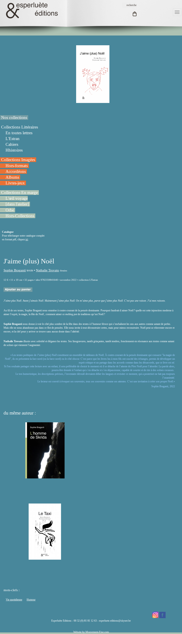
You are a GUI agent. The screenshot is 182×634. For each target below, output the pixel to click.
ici (27, 239)
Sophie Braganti (15, 270)
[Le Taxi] (45, 557)
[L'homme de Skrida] (45, 476)
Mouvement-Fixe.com (97, 632)
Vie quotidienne (14, 599)
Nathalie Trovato (47, 270)
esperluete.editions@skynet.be (115, 620)
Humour (31, 599)
